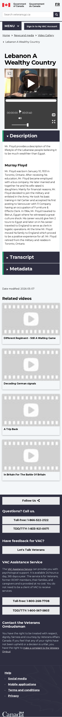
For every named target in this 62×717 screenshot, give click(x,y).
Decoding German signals (20, 383)
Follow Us (35, 502)
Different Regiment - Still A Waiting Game (30, 338)
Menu (10, 26)
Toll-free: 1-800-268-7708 (31, 601)
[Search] (56, 14)
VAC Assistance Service (20, 569)
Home (6, 35)
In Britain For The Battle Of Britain (24, 474)
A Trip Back (11, 429)
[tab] (31, 136)
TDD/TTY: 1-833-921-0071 (31, 528)
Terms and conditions (24, 690)
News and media (24, 35)
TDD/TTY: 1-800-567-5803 (31, 610)
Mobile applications (22, 684)
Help (8, 673)
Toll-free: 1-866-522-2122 (31, 520)
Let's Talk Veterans (31, 550)
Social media (17, 678)
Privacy (13, 696)
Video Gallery (46, 35)
